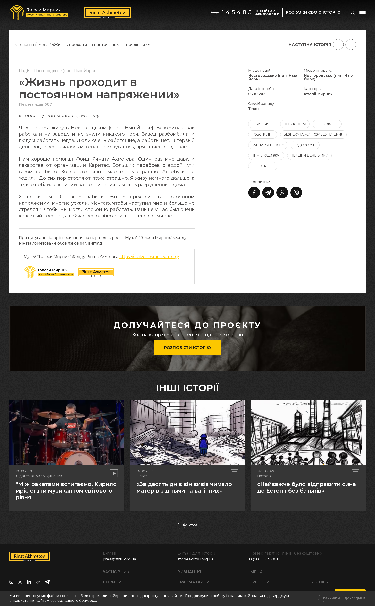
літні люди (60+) (266, 155)
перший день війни (309, 155)
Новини (112, 582)
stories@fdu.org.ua (195, 559)
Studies (319, 582)
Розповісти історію (187, 347)
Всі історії (191, 525)
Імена (256, 571)
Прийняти (331, 598)
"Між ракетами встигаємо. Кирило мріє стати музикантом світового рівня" (66, 490)
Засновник (116, 571)
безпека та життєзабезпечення (313, 134)
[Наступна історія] (350, 44)
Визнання (189, 571)
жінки (263, 124)
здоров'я (305, 145)
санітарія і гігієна (268, 145)
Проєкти (259, 582)
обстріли (262, 134)
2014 (327, 124)
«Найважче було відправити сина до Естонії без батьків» (306, 487)
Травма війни (193, 582)
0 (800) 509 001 (263, 559)
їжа (263, 166)
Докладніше (355, 598)
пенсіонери (295, 124)
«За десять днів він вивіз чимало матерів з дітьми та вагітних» (184, 487)
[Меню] (362, 12)
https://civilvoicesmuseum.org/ (149, 256)
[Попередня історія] (338, 44)
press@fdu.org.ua (119, 559)
